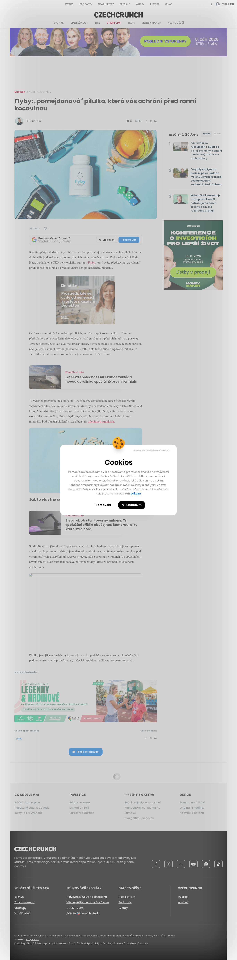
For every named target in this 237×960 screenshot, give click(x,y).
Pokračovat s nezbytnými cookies (152, 450)
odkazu (135, 493)
